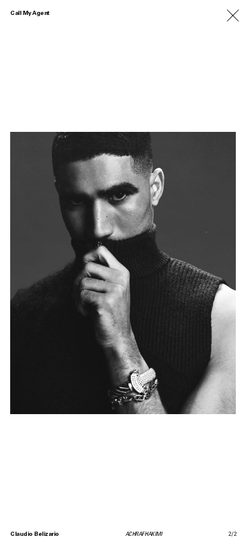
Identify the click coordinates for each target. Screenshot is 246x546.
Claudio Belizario (34, 535)
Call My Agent (30, 14)
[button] (61, 273)
